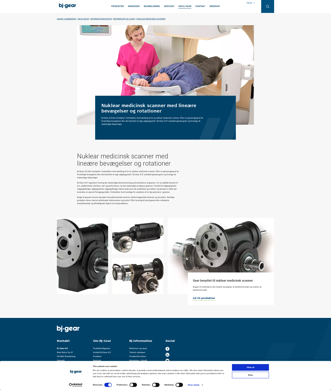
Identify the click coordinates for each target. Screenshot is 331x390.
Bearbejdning (152, 6)
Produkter (117, 6)
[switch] (133, 385)
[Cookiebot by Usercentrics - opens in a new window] (75, 385)
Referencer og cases (138, 348)
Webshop (214, 6)
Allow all (250, 367)
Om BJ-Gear (184, 6)
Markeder (134, 6)
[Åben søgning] (267, 6)
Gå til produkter (204, 297)
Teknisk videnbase (137, 352)
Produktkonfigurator (101, 348)
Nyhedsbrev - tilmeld (138, 360)
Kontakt (200, 6)
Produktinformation (137, 356)
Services (169, 6)
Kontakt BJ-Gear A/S (102, 352)
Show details (194, 385)
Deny (250, 375)
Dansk (249, 3)
